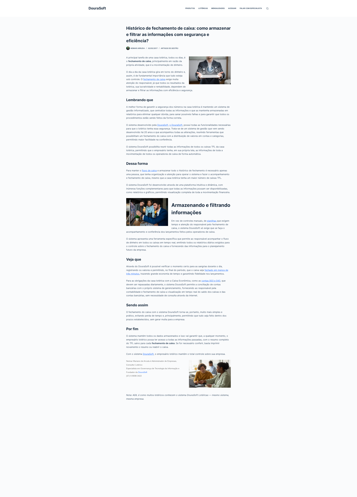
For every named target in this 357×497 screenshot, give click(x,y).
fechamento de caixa (154, 79)
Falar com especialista (251, 8)
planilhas (212, 220)
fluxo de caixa (149, 170)
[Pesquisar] (267, 8)
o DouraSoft (175, 125)
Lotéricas (203, 8)
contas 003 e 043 (211, 280)
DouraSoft (97, 8)
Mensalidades (218, 8)
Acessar (232, 8)
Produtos (190, 8)
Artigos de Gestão (169, 48)
